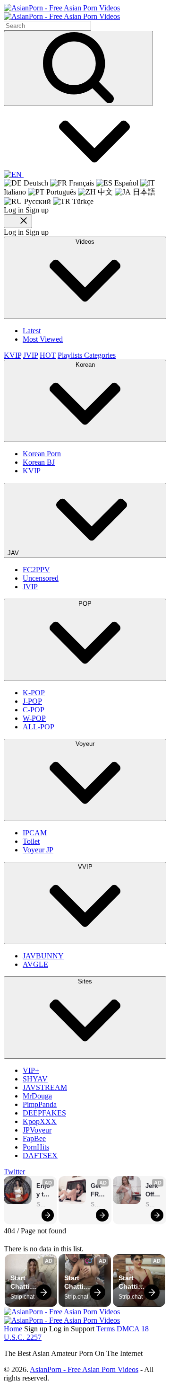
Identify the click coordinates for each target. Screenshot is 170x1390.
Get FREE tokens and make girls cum (99, 1190)
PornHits (36, 1147)
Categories (100, 355)
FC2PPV (36, 570)
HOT (48, 355)
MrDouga (37, 1096)
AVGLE (35, 964)
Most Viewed (43, 339)
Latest (32, 331)
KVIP (12, 355)
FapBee (34, 1138)
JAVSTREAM (45, 1087)
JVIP (30, 355)
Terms (105, 1329)
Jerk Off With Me (153, 1190)
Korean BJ (39, 462)
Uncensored (41, 578)
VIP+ (31, 1070)
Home (13, 1329)
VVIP (85, 866)
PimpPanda (40, 1104)
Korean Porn (42, 454)
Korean (85, 364)
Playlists (71, 355)
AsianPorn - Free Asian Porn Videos (84, 1369)
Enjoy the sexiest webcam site (44, 1190)
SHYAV (35, 1079)
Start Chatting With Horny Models (24, 1282)
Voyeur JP (38, 850)
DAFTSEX (40, 1155)
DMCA (128, 1329)
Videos (85, 241)
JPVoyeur (37, 1130)
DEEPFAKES (44, 1113)
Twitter (14, 1172)
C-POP (33, 710)
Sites (85, 981)
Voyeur (85, 743)
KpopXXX (40, 1121)
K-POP (34, 693)
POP (85, 603)
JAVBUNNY (43, 956)
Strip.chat (44, 1204)
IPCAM (35, 833)
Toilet (31, 841)
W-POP (34, 718)
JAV (14, 553)
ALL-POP (38, 727)
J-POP (32, 701)
